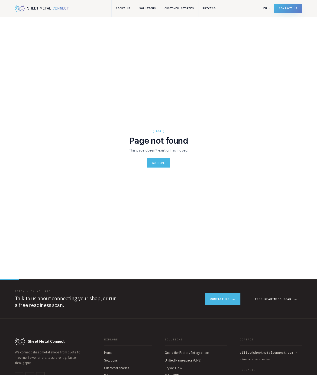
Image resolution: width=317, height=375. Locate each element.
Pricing (209, 8)
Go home (158, 163)
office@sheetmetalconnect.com (268, 353)
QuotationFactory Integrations (187, 353)
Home (108, 353)
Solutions (147, 8)
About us (123, 8)
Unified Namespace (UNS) (183, 360)
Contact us (288, 8)
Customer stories (179, 8)
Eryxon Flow (173, 368)
